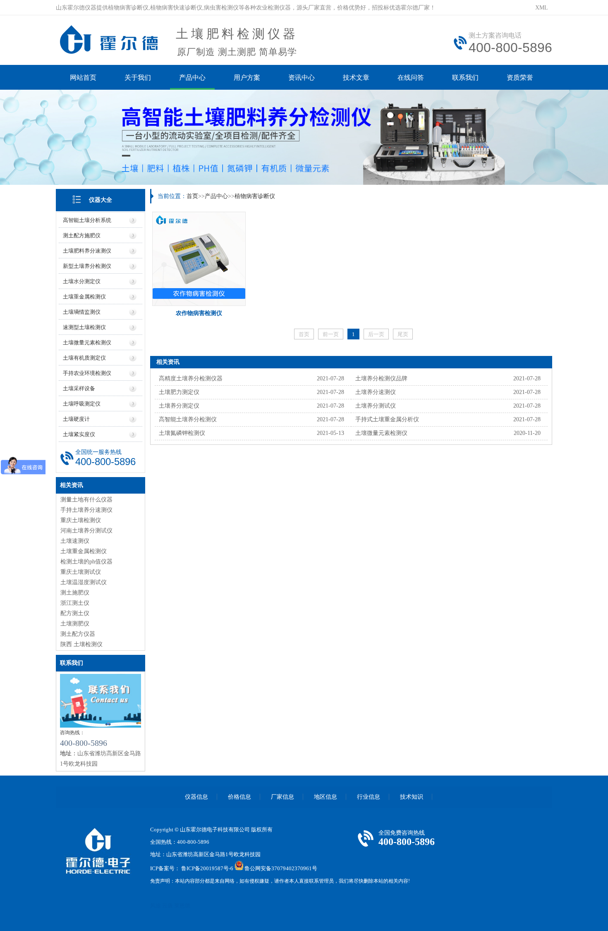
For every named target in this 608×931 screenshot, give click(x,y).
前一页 (331, 334)
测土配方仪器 (77, 634)
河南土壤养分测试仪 (86, 531)
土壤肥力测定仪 (179, 392)
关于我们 (137, 77)
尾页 (402, 334)
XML (541, 8)
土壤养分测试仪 (375, 406)
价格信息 (239, 797)
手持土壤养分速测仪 (86, 510)
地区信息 (325, 797)
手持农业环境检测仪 (87, 373)
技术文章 (356, 77)
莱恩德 (182, 905)
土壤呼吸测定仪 (82, 404)
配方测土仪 (74, 613)
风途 (155, 905)
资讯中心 (301, 77)
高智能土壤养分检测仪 (188, 419)
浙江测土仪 (74, 603)
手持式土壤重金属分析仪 (387, 419)
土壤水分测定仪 (82, 281)
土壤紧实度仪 (79, 434)
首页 (192, 196)
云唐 (167, 905)
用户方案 (247, 77)
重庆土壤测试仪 (80, 572)
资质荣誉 (520, 77)
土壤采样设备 (79, 388)
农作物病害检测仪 (199, 313)
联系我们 (465, 77)
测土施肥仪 (74, 593)
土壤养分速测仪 (375, 392)
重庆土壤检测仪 (80, 520)
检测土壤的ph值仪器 (86, 562)
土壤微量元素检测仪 (87, 342)
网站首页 (83, 77)
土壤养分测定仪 (179, 406)
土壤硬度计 (76, 419)
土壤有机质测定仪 (84, 358)
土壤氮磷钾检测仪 (182, 433)
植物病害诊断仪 (255, 196)
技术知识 (411, 797)
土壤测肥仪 (74, 624)
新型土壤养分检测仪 (87, 266)
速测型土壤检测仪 (84, 327)
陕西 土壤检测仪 (81, 644)
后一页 (376, 334)
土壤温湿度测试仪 (83, 582)
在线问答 (410, 77)
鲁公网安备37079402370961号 (280, 868)
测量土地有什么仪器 (86, 500)
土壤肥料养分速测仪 (87, 251)
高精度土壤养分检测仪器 (191, 378)
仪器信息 (196, 797)
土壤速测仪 (74, 541)
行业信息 (368, 797)
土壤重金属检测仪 (84, 297)
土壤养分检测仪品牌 (381, 378)
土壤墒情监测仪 (82, 312)
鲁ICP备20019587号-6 (207, 868)
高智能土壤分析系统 (87, 220)
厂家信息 (282, 797)
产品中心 (192, 77)
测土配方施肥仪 (82, 235)
